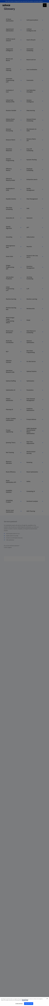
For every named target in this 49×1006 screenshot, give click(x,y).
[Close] (47, 998)
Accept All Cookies (28, 1003)
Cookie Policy (25, 1000)
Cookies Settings (19, 1003)
